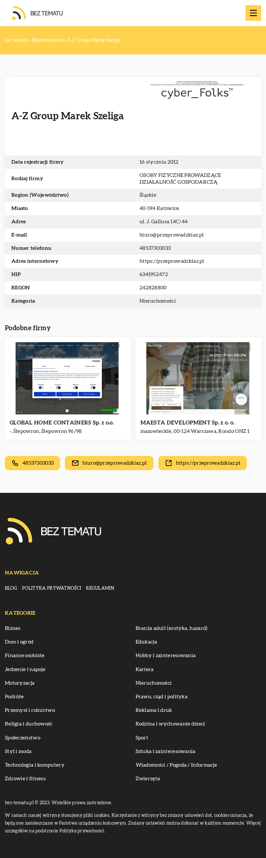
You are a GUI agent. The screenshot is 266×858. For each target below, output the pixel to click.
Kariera (145, 669)
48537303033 (155, 248)
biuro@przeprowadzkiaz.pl (171, 235)
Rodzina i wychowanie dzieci (170, 723)
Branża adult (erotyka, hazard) (172, 628)
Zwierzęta (148, 778)
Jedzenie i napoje (25, 669)
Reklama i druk (154, 710)
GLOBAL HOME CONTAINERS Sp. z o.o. (62, 422)
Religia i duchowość (29, 723)
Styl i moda (18, 751)
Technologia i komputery (35, 765)
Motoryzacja (19, 683)
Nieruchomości (157, 301)
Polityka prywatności (51, 588)
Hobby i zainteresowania (166, 655)
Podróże (14, 696)
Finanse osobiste (25, 655)
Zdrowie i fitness (25, 778)
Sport (142, 737)
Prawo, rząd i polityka (162, 696)
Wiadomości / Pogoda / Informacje (176, 765)
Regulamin (100, 588)
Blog (11, 588)
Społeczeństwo (22, 737)
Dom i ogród (19, 641)
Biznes (13, 628)
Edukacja (146, 641)
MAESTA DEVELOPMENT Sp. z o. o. (187, 422)
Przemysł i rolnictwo (30, 710)
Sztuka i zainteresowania (166, 751)
